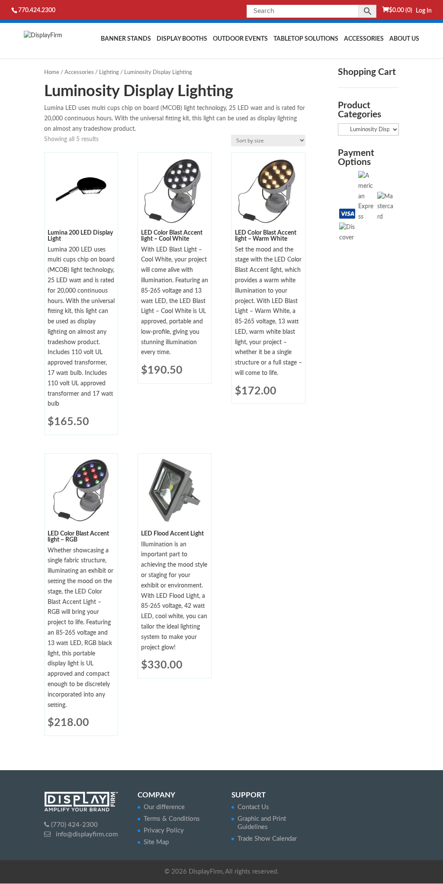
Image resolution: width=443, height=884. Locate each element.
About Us (404, 39)
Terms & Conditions (172, 819)
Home (51, 72)
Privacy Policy (164, 830)
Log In (424, 11)
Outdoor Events (240, 39)
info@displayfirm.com (86, 834)
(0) (400, 10)
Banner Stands (126, 39)
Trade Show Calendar (267, 839)
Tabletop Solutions (305, 39)
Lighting (109, 72)
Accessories (364, 39)
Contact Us (253, 807)
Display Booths (182, 39)
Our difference (164, 807)
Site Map (156, 842)
